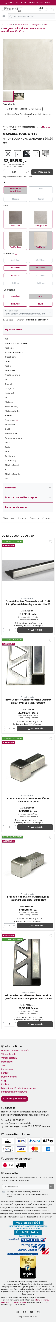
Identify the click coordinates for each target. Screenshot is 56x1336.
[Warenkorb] (52, 10)
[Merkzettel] (46, 10)
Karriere (5, 1084)
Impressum (7, 1069)
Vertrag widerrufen (15, 1098)
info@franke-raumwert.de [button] (18, 1123)
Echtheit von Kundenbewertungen (18, 1088)
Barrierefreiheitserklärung (14, 1091)
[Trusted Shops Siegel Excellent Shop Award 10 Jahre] (28, 1267)
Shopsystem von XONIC (28, 1317)
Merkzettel (10, 518)
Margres (46, 127)
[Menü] (4, 16)
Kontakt (5, 1073)
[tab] (3, 527)
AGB (3, 1065)
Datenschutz (8, 1061)
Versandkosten (9, 1057)
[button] (16, 253)
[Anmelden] (40, 10)
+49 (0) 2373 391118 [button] (14, 1120)
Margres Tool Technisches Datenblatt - (29, 115)
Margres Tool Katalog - (24, 109)
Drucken (23, 518)
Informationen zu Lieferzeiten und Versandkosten (25, 1301)
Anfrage (35, 518)
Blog (3, 1080)
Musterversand (9, 1076)
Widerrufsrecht (8, 1054)
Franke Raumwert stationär (15, 1050)
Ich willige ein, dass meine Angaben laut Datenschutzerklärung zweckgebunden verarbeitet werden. (27, 1194)
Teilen (47, 518)
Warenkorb (37, 629)
